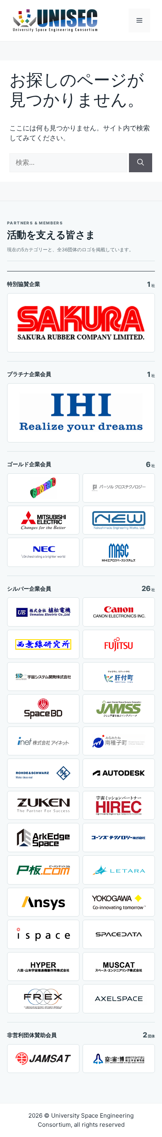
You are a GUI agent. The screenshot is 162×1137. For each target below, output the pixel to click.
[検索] (140, 162)
